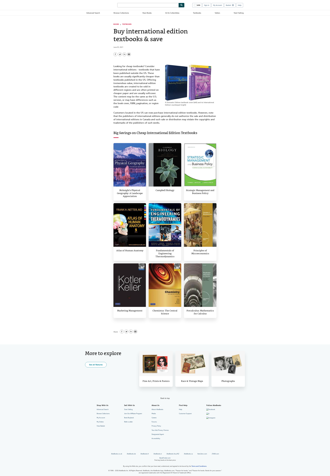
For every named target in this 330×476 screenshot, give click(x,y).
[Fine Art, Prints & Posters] (156, 363)
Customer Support (185, 414)
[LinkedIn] (124, 54)
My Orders (100, 422)
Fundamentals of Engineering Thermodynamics (164, 253)
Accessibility (156, 438)
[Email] (129, 54)
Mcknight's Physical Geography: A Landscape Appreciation (130, 193)
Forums (154, 422)
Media (154, 414)
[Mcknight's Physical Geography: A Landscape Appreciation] (129, 165)
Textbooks (197, 13)
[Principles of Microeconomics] (200, 225)
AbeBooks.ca (188, 454)
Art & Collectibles (172, 13)
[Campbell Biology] (165, 165)
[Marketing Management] (129, 285)
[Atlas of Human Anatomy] (129, 225)
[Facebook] (115, 54)
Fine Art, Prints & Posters (156, 381)
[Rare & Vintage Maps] (192, 363)
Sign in (206, 5)
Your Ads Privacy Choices (160, 430)
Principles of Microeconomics (200, 252)
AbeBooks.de (131, 454)
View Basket (101, 426)
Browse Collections (121, 13)
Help (239, 5)
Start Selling (239, 13)
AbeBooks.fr (145, 454)
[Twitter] (120, 54)
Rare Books (147, 13)
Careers (154, 418)
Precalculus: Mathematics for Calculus (200, 312)
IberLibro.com (202, 454)
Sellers (217, 13)
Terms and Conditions (199, 466)
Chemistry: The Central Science (164, 312)
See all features (96, 365)
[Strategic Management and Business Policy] (200, 165)
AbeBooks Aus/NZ (173, 454)
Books (116, 24)
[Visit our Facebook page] (210, 409)
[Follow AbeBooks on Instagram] (210, 418)
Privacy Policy (156, 426)
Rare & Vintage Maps (192, 381)
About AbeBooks (157, 409)
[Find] (181, 5)
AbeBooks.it (158, 454)
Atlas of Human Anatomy (129, 250)
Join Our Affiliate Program (133, 414)
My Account (217, 5)
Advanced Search (93, 13)
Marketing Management (129, 311)
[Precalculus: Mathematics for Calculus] (200, 285)
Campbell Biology (165, 190)
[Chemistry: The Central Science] (165, 285)
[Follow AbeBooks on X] (207, 414)
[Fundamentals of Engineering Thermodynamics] (165, 225)
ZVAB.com (215, 454)
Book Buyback (129, 418)
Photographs (228, 381)
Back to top (165, 398)
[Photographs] (228, 363)
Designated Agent (158, 434)
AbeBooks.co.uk (116, 454)
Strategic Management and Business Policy (200, 192)
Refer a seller (128, 422)
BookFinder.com (165, 459)
